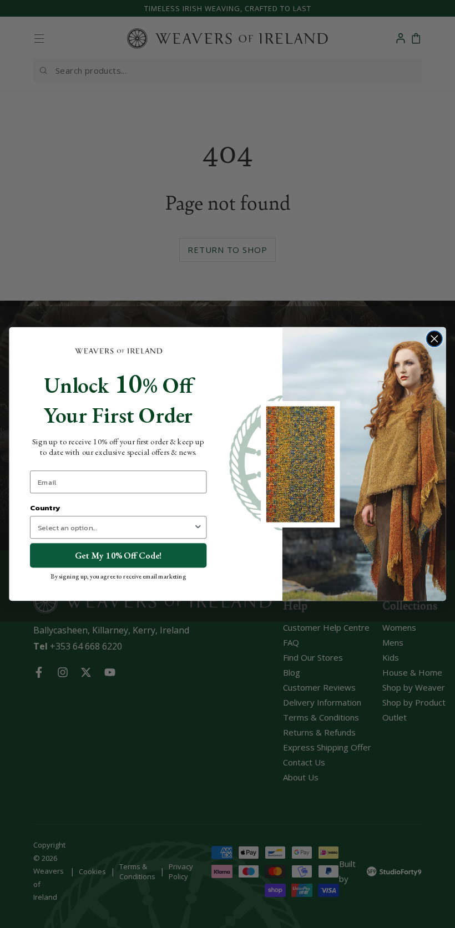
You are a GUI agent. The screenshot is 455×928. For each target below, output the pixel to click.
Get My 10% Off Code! (118, 555)
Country (45, 508)
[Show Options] (198, 527)
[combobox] (116, 527)
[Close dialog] (434, 339)
